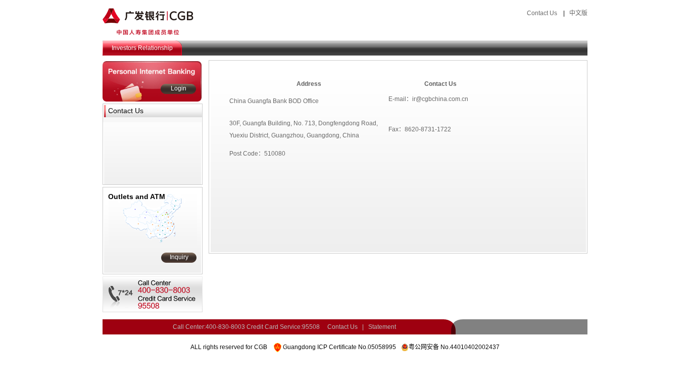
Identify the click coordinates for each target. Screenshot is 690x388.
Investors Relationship (142, 48)
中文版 (578, 13)
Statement (382, 326)
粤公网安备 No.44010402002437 (454, 347)
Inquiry (179, 257)
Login (178, 88)
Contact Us (542, 13)
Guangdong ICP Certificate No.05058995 (339, 347)
